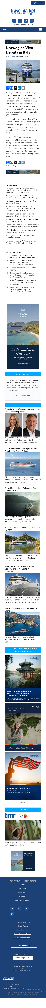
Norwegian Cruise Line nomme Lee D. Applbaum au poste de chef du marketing (21, 197)
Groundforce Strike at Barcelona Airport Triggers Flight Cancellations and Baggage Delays (23, 275)
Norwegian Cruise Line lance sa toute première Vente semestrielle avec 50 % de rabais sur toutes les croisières (22, 190)
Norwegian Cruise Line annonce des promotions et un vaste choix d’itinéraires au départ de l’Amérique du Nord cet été (22, 208)
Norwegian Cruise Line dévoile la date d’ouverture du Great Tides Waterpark (20, 215)
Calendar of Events (22, 926)
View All (23, 803)
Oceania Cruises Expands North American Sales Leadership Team (22, 410)
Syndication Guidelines (22, 900)
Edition (39, 3)
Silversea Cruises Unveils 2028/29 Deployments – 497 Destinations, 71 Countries (20, 568)
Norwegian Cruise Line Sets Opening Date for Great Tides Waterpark (22, 220)
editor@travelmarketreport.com (22, 970)
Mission (22, 885)
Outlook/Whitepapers (22, 930)
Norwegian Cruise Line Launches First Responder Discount (20, 237)
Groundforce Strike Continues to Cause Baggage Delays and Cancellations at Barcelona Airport (22, 290)
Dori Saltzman (12, 56)
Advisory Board (22, 892)
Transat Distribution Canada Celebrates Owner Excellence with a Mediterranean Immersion (23, 226)
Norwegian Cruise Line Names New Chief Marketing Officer (21, 202)
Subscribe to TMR (23, 395)
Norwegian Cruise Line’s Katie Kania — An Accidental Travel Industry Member (21, 242)
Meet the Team (22, 888)
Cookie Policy (10, 994)
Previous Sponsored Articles (22, 934)
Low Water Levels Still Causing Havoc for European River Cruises (22, 256)
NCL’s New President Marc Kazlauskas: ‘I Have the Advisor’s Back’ (21, 231)
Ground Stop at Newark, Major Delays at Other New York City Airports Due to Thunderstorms (21, 263)
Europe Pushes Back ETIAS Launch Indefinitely (23, 269)
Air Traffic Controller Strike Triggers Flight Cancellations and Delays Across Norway (23, 282)
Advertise (22, 896)
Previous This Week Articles (22, 938)
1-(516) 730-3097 (8, 979)
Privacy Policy (19, 994)
